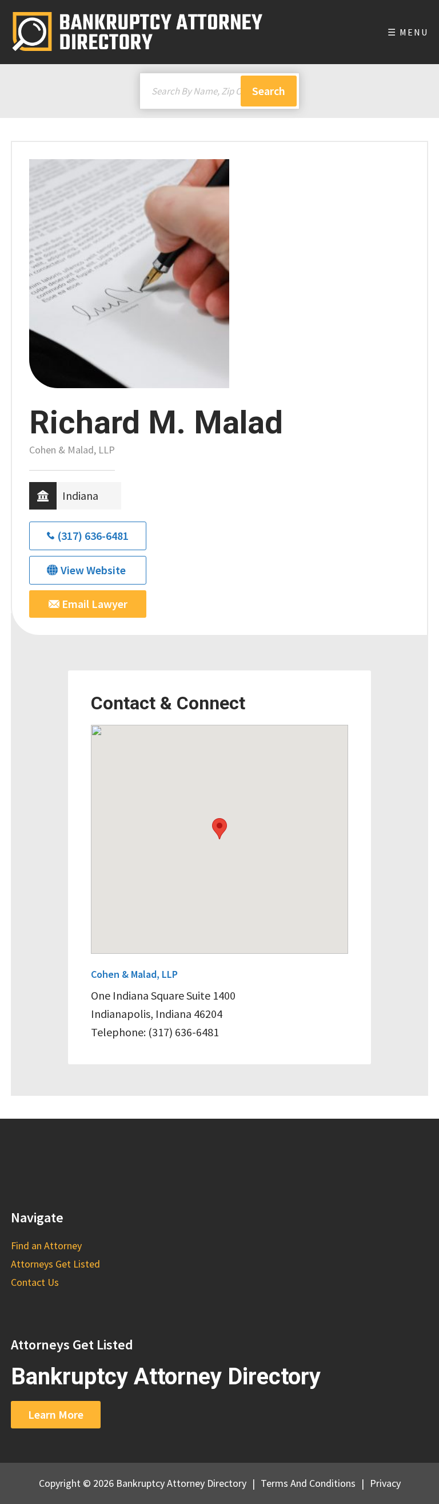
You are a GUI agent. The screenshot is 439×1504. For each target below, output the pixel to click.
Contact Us (35, 1282)
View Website (93, 570)
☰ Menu (408, 32)
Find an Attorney (46, 1245)
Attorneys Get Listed (55, 1263)
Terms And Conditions (308, 1483)
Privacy (385, 1483)
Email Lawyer (93, 604)
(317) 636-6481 (93, 535)
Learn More (55, 1414)
